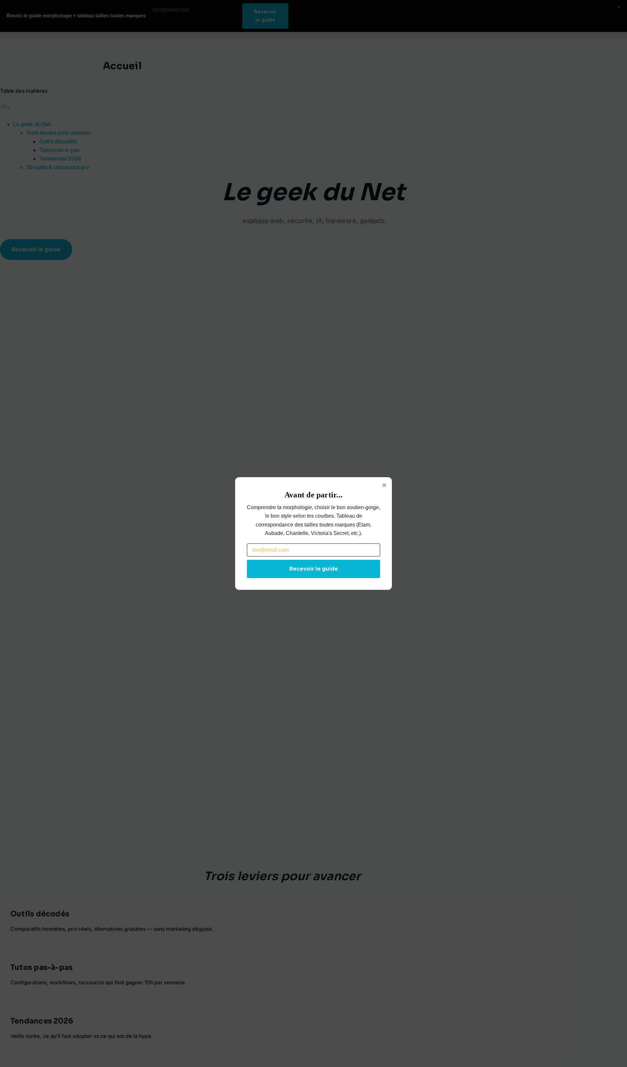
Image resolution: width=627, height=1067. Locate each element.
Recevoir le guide (313, 568)
